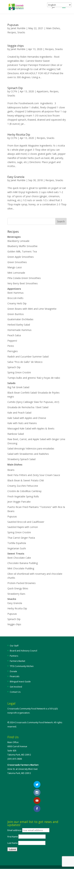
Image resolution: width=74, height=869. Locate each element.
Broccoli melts (15, 298)
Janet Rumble (18, 28)
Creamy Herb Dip (17, 303)
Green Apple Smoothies (20, 256)
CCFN (14, 91)
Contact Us (15, 691)
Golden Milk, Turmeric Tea (22, 251)
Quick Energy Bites (17, 588)
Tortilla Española (16, 543)
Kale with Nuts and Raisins (22, 423)
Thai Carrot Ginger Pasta (21, 537)
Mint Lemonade (16, 272)
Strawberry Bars (16, 593)
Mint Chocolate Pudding (20, 568)
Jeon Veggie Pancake (19, 501)
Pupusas (13, 25)
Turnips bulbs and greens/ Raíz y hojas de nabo (33, 377)
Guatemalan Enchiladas (20, 319)
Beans (10, 470)
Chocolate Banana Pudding (22, 563)
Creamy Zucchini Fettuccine (22, 485)
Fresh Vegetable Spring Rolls (23, 496)
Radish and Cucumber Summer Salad (28, 356)
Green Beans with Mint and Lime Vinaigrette (31, 308)
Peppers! (12, 340)
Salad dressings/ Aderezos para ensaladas (30, 448)
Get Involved (16, 686)
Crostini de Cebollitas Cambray (24, 491)
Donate (13, 671)
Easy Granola (15, 177)
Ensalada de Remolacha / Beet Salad (27, 407)
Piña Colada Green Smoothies (24, 278)
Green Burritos (15, 314)
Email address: (14, 830)
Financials (14, 676)
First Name (12, 836)
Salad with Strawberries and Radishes (28, 453)
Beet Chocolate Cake (19, 557)
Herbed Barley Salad (18, 324)
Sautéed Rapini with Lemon (22, 527)
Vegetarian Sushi (16, 548)
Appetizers (42, 91)
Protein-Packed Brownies (21, 583)
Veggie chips (15, 46)
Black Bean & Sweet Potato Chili (25, 480)
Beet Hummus (15, 292)
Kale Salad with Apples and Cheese (26, 418)
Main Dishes (53, 28)
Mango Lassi (14, 267)
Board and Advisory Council (23, 650)
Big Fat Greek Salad (18, 387)
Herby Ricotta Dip (18, 134)
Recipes (11, 32)
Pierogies (12, 351)
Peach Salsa (14, 335)
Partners (14, 655)
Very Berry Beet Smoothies (22, 283)
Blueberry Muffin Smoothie (22, 246)
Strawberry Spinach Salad (21, 459)
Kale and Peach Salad (19, 412)
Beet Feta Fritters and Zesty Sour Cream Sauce (33, 475)
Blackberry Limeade (18, 241)
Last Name (12, 843)
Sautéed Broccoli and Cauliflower (25, 521)
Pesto (10, 345)
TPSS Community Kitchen (22, 666)
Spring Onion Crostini (19, 372)
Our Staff (14, 645)
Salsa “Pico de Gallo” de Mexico (25, 362)
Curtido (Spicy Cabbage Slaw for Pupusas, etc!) (33, 402)
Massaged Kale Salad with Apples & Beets (30, 428)
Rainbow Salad (15, 433)
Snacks (21, 32)
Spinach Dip (15, 88)
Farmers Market (17, 661)
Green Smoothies (17, 262)
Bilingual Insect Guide (20, 681)
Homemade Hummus (19, 330)
